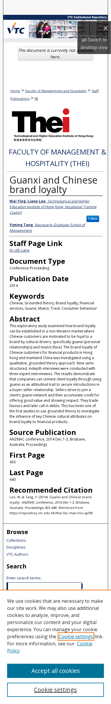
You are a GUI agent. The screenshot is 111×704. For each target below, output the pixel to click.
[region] (55, 647)
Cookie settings (76, 636)
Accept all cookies (55, 671)
